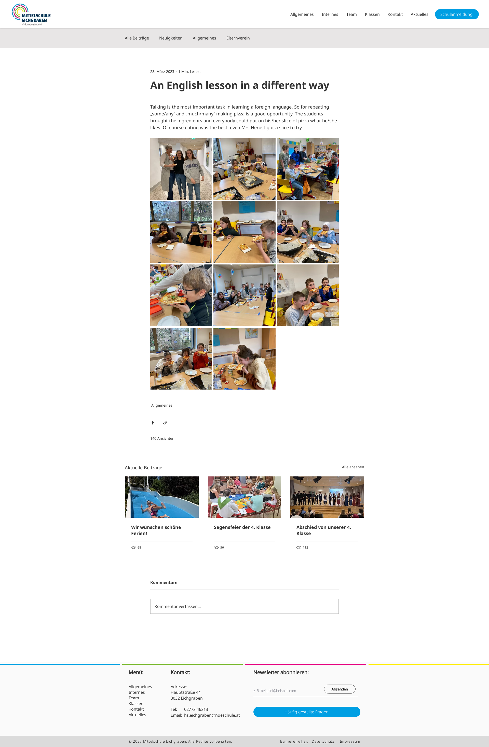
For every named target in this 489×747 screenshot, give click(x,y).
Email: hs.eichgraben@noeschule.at (205, 715)
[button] (330, 14)
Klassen (136, 703)
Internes (137, 692)
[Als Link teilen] (165, 422)
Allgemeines (204, 38)
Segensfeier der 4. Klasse (242, 527)
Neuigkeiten (171, 38)
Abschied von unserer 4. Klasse (323, 530)
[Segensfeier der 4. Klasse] (244, 497)
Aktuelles (137, 714)
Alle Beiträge (137, 38)
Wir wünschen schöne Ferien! (156, 530)
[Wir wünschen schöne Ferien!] (162, 497)
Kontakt (136, 709)
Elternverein (238, 38)
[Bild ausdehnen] (181, 169)
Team (134, 698)
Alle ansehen (353, 466)
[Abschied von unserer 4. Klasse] (327, 497)
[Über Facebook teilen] (152, 422)
